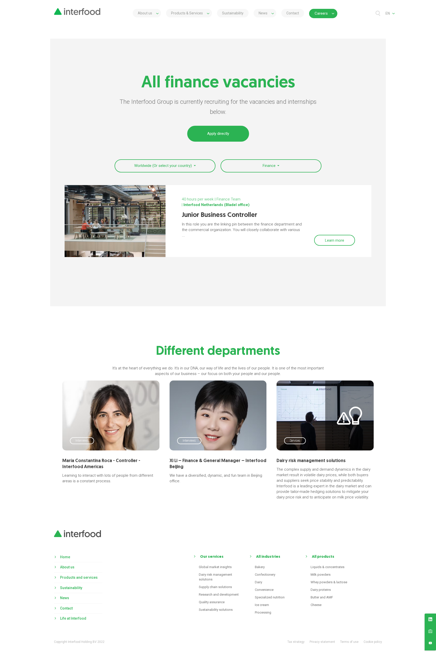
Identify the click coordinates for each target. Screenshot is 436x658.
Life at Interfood (73, 618)
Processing (263, 612)
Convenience (264, 590)
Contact (292, 13)
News (263, 13)
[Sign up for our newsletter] (430, 632)
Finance (270, 165)
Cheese (316, 605)
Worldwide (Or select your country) (163, 165)
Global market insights (215, 567)
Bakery (260, 567)
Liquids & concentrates (327, 567)
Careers (321, 13)
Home (65, 557)
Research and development (219, 594)
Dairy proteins (321, 590)
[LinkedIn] (430, 620)
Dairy (258, 582)
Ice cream (262, 605)
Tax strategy (296, 642)
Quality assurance (212, 602)
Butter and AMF (322, 597)
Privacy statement (322, 642)
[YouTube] (430, 644)
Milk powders (321, 574)
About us (145, 13)
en (388, 13)
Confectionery (265, 574)
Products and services (79, 577)
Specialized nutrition (270, 597)
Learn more (334, 240)
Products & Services (187, 13)
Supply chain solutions (215, 587)
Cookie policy (373, 642)
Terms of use (349, 642)
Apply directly (218, 133)
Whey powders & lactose (329, 582)
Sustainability (232, 13)
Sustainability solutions (216, 610)
